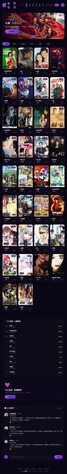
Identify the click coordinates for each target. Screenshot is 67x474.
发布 (58, 457)
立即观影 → (12, 31)
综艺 (42, 5)
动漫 (39, 5)
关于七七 (20, 469)
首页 (26, 5)
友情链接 (46, 469)
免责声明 (27, 469)
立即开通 (10, 397)
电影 (30, 5)
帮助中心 (40, 469)
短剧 (36, 5)
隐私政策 (33, 469)
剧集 (33, 5)
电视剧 (23, 44)
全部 (6, 44)
